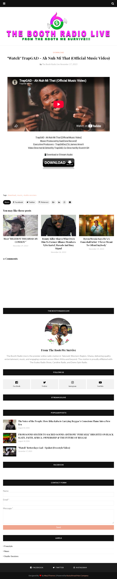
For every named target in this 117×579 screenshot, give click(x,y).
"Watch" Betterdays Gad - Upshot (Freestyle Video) (44, 447)
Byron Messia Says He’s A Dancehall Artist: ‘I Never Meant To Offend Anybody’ (96, 242)
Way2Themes (49, 575)
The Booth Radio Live (51, 64)
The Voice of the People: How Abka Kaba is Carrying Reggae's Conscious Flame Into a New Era (64, 423)
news (6, 551)
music (19, 195)
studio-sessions (30, 195)
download (12, 195)
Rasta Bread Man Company (77, 575)
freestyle (8, 546)
